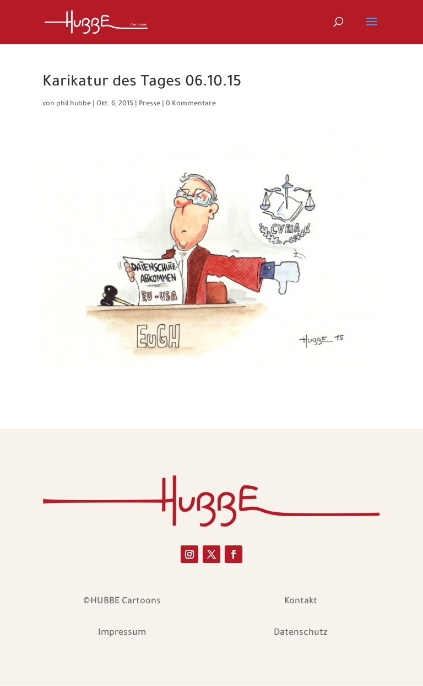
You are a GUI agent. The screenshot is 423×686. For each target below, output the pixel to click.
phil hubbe (73, 104)
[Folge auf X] (211, 554)
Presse (149, 104)
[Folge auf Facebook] (233, 554)
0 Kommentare (191, 104)
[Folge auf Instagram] (189, 554)
